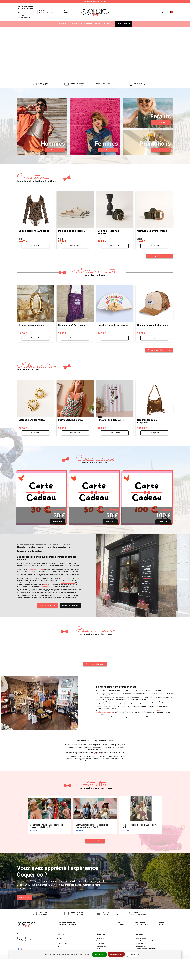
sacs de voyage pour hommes (104, 712)
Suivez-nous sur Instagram (95, 664)
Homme (75, 23)
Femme (62, 23)
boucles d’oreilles (46, 586)
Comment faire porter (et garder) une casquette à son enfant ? (92, 826)
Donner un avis (24, 897)
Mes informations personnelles (146, 948)
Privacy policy (144, 954)
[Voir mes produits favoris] (166, 12)
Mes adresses (140, 946)
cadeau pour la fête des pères (95, 754)
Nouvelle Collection (93, 23)
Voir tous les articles (95, 841)
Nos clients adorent (95, 272)
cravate (45, 584)
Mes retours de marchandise (145, 941)
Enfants (160, 116)
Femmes (106, 144)
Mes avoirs (139, 943)
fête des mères (111, 754)
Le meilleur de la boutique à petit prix (36, 178)
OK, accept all (100, 954)
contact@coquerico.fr (24, 940)
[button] (2, 50)
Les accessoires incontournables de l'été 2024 (139, 826)
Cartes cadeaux (124, 23)
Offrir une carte (57, 522)
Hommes (53, 144)
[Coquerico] (95, 11)
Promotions (155, 144)
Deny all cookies (117, 954)
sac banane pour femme (68, 583)
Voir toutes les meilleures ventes (159, 350)
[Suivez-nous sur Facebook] (19, 949)
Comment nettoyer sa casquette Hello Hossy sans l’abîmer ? (47, 826)
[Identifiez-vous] (163, 12)
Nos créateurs (100, 941)
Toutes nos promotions (47, 605)
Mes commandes (141, 938)
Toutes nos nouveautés (70, 605)
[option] (95, 50)
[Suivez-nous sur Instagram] (22, 949)
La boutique (100, 938)
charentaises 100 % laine (155, 711)
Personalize (132, 954)
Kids (109, 23)
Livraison (99, 948)
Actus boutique (101, 946)
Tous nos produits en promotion (160, 256)
